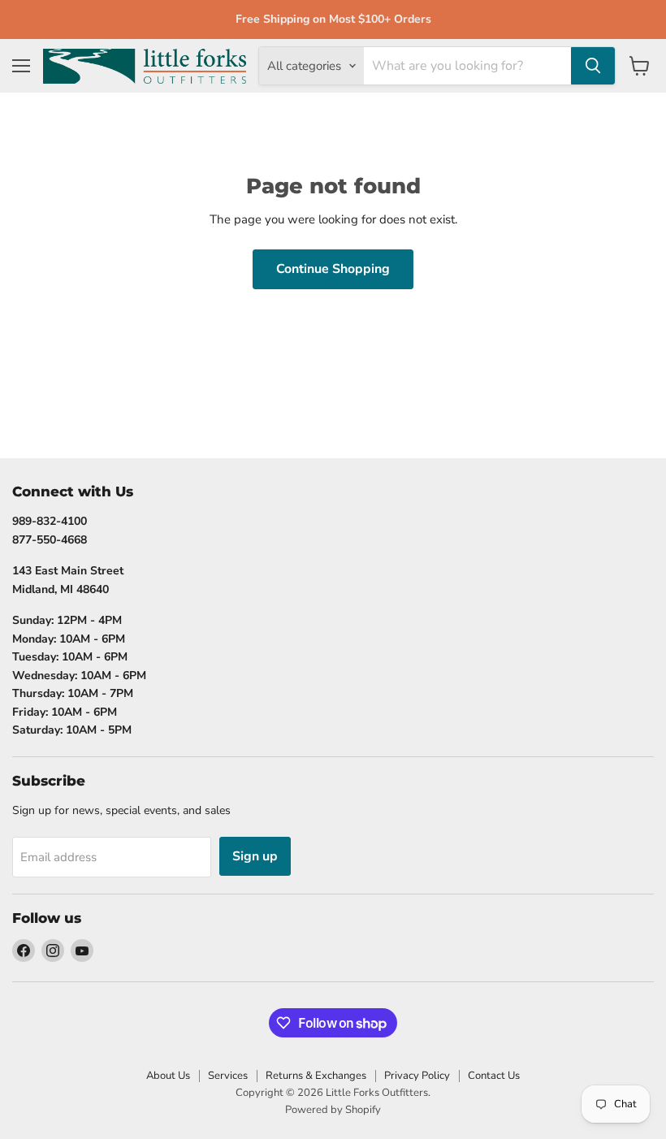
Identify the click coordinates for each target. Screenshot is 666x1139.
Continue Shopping (333, 269)
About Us (168, 1075)
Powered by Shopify (333, 1109)
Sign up (255, 856)
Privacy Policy (417, 1075)
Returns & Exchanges (316, 1075)
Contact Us (494, 1075)
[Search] (593, 65)
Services (228, 1075)
